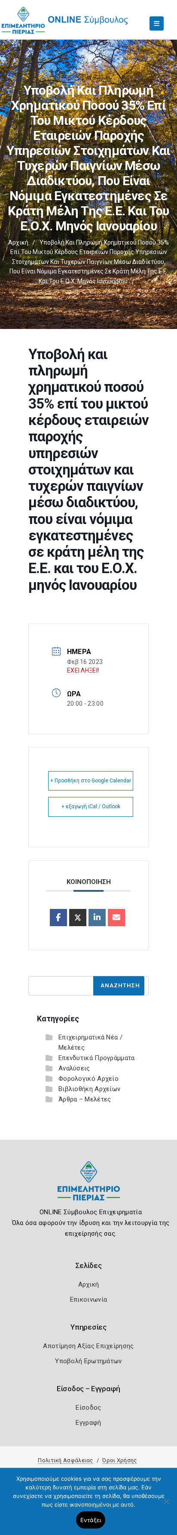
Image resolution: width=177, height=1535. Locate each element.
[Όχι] (166, 1505)
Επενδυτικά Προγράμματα (96, 1058)
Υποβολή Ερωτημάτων (88, 1361)
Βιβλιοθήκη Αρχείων (89, 1089)
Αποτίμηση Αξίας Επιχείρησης (88, 1346)
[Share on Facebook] (58, 917)
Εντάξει (90, 1519)
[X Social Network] (77, 917)
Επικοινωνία (88, 1299)
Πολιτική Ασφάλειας (65, 1460)
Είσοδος (88, 1407)
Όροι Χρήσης (119, 1460)
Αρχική (18, 242)
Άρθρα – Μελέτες (84, 1099)
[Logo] (89, 1187)
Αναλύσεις (74, 1068)
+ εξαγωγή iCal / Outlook (90, 806)
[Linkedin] (97, 917)
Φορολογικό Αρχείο (88, 1078)
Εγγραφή (88, 1422)
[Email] (116, 917)
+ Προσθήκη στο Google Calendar (90, 781)
